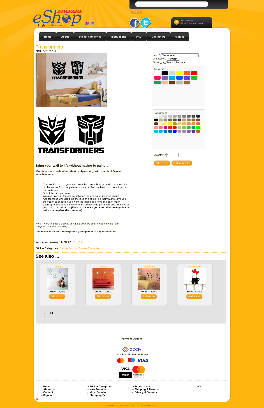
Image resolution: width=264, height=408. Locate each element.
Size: (156, 55)
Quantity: (160, 154)
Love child (195, 266)
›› (47, 316)
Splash (103, 266)
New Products (98, 389)
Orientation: (160, 58)
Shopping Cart (186, 20)
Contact (48, 392)
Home (46, 386)
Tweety (57, 266)
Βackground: (161, 112)
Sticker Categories (101, 386)
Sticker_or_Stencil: (164, 62)
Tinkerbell (149, 266)
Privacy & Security (146, 392)
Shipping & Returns (147, 389)
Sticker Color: (162, 69)
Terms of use (142, 386)
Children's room (69, 248)
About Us (49, 389)
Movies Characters (89, 248)
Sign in (47, 395)
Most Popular (98, 392)
